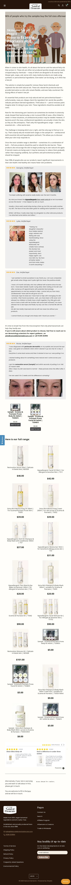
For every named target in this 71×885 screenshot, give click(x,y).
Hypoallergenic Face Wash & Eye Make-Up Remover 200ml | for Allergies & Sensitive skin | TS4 (20, 587)
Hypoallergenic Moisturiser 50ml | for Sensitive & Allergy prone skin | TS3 (51, 549)
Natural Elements (30, 881)
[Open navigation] (4, 6)
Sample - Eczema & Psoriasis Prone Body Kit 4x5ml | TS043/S (15, 415)
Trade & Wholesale (44, 828)
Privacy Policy (8, 858)
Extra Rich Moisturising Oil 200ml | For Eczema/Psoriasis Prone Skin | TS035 (20, 510)
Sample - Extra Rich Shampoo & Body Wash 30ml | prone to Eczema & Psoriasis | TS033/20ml (20, 730)
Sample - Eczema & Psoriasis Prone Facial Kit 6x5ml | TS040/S (35, 419)
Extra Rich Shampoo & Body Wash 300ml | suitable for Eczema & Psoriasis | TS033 (50, 587)
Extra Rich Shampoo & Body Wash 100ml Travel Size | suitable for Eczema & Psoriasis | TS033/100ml (50, 691)
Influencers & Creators (45, 824)
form (29, 791)
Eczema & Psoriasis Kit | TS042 (20, 616)
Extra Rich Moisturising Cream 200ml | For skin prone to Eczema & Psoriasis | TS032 (50, 510)
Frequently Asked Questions (13, 862)
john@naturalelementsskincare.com (18, 336)
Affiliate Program (43, 820)
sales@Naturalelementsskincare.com (19, 832)
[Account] (63, 5)
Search (39, 816)
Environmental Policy (11, 866)
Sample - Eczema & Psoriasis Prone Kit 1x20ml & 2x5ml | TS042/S (51, 718)
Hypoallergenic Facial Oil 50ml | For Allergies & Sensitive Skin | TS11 (50, 471)
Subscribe (43, 857)
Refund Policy (8, 854)
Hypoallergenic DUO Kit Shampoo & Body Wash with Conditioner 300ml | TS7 (20, 541)
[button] (62, 745)
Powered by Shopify (45, 881)
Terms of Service (9, 846)
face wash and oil (37, 199)
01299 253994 (10, 835)
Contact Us (41, 812)
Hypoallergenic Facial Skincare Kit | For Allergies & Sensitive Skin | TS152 (50, 617)
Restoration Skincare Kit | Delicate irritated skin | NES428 (20, 652)
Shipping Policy (8, 850)
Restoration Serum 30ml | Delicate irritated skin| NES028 (20, 468)
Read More (18, 763)
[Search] (59, 6)
